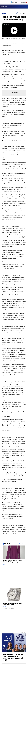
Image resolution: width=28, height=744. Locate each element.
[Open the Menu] (2, 2)
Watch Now (23, 2)
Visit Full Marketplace (20, 543)
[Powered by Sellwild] (23, 632)
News (4, 13)
